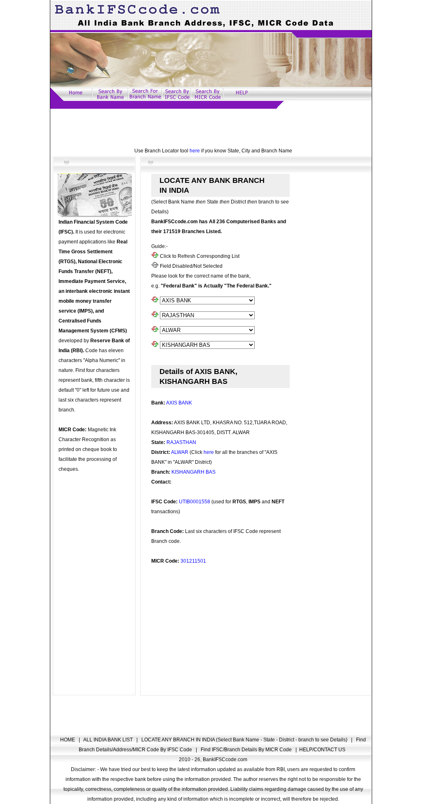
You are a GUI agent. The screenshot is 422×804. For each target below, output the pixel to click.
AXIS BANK (179, 403)
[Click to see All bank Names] (155, 301)
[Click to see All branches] (155, 345)
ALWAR (179, 452)
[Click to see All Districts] (155, 330)
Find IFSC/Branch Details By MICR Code (247, 750)
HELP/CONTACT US (322, 750)
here (195, 151)
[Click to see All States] (155, 315)
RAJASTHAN (181, 442)
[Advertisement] (211, 127)
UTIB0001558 (194, 502)
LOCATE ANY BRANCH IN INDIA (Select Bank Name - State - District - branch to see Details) (245, 740)
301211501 (193, 561)
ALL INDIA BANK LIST (108, 740)
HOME (68, 740)
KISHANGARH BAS (193, 472)
